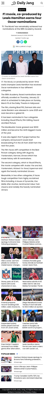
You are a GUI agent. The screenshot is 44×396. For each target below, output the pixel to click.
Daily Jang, (21, 389)
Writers (11, 392)
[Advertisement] (22, 209)
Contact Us (19, 392)
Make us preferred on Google (23, 46)
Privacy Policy (30, 392)
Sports (22, 9)
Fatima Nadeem (23, 33)
